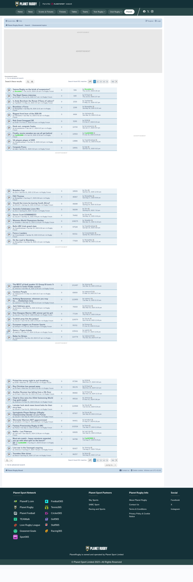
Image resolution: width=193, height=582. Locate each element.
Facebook (175, 500)
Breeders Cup (19, 190)
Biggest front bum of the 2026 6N (27, 114)
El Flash (18, 97)
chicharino (18, 115)
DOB (17, 122)
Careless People (20, 292)
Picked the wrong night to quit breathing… (31, 381)
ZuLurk (17, 216)
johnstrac (18, 308)
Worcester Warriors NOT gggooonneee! (30, 420)
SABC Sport (94, 504)
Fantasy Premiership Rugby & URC (28, 426)
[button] (90, 81)
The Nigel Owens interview (24, 95)
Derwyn (18, 326)
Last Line (18, 433)
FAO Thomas (18, 196)
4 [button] (103, 81)
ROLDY (17, 205)
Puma (17, 427)
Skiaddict (18, 222)
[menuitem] (19, 21)
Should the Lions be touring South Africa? (31, 203)
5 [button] (107, 81)
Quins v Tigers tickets (22, 330)
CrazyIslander (20, 235)
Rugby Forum (49, 91)
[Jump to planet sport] (58, 4)
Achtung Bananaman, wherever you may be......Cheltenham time (30, 300)
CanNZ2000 (19, 135)
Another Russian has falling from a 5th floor (32, 392)
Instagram (175, 509)
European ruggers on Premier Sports (29, 325)
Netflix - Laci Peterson (22, 431)
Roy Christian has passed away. (26, 386)
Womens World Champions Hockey (28, 220)
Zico (16, 192)
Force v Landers (20, 233)
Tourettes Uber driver (22, 453)
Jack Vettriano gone (21, 306)
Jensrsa (18, 288)
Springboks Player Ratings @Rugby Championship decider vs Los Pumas (29, 414)
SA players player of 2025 (24, 140)
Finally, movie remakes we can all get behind (32, 133)
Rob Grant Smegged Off (23, 121)
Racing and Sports (97, 509)
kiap (16, 149)
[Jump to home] (26, 4)
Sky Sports (93, 500)
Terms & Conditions (138, 509)
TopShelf (18, 103)
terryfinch (18, 422)
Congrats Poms (19, 147)
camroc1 (18, 303)
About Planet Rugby (138, 500)
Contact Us (134, 504)
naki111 (17, 332)
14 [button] (113, 81)
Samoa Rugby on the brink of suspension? (31, 89)
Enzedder (18, 91)
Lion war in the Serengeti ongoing (28, 448)
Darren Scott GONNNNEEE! (24, 215)
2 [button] (97, 81)
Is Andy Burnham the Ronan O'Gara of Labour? (33, 101)
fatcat (17, 455)
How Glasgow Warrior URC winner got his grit (33, 313)
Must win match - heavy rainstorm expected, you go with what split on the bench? (32, 439)
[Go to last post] (93, 89)
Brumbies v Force (20, 107)
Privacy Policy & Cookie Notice (139, 515)
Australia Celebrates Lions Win (26, 209)
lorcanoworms (20, 128)
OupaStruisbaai (20, 142)
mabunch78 (19, 294)
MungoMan (18, 108)
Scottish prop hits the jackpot (26, 319)
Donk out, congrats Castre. (24, 126)
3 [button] (100, 81)
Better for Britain (20, 336)
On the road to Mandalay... (24, 240)
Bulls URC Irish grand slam (25, 226)
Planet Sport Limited (114, 554)
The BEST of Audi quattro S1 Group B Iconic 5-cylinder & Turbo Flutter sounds (33, 285)
